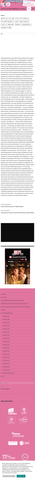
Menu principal (33, 9)
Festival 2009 (6, 366)
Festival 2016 (6, 344)
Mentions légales (5, 389)
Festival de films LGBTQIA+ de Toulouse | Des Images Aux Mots (14, 9)
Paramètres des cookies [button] (9, 476)
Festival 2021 (6, 329)
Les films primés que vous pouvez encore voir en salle (15, 306)
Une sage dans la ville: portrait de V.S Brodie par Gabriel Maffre (17, 211)
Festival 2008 (6, 370)
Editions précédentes (7, 313)
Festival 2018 (6, 338)
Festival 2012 (6, 357)
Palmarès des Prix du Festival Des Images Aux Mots (14, 303)
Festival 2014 (6, 351)
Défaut (3, 15)
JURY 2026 (3, 294)
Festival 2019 (6, 335)
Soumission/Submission (7, 373)
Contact (3, 310)
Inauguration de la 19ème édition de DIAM (12, 300)
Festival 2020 (6, 332)
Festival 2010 (6, 363)
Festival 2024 (6, 319)
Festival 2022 (6, 325)
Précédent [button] (7, 266)
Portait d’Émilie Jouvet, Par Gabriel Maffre (12, 205)
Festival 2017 (6, 341)
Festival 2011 (6, 360)
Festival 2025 (6, 316)
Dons (2, 376)
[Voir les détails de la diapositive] (17, 266)
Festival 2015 (6, 347)
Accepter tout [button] (21, 476)
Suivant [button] (28, 266)
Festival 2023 (6, 322)
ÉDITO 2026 (3, 297)
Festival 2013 (6, 354)
